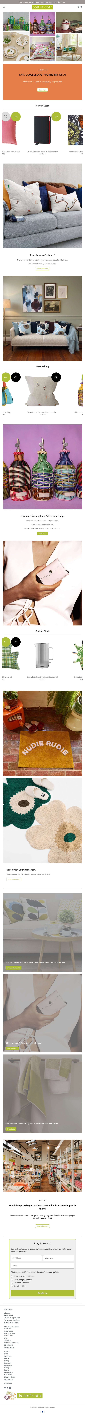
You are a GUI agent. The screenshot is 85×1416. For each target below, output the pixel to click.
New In (7, 1351)
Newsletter (8, 1383)
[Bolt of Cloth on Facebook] (8, 1388)
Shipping (7, 1340)
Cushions (7, 1356)
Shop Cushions (42, 268)
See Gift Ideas (12, 1048)
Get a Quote (8, 1331)
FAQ (5, 1338)
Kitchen (7, 1358)
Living (6, 1361)
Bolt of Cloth (39, 1407)
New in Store (42, 105)
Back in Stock (43, 631)
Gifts (6, 1354)
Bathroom (8, 1365)
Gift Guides (8, 1336)
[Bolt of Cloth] (42, 7)
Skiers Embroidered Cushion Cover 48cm (42, 412)
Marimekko (8, 1372)
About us (7, 1313)
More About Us (42, 1226)
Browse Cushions (13, 968)
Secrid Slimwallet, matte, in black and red (42, 152)
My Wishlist (8, 1345)
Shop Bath (11, 1129)
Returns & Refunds (11, 1343)
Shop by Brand (9, 1377)
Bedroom (7, 1363)
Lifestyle (7, 1368)
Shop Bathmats (13, 879)
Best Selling (42, 366)
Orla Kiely (8, 1375)
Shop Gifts (42, 533)
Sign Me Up (42, 1293)
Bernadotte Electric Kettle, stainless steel (42, 677)
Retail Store (8, 1315)
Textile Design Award (12, 1318)
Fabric (6, 1370)
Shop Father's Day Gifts (42, 94)
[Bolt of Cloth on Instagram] (10, 1388)
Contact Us (8, 1329)
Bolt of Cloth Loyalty (11, 1326)
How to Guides (9, 1333)
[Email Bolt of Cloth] (5, 1388)
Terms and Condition (12, 1320)
